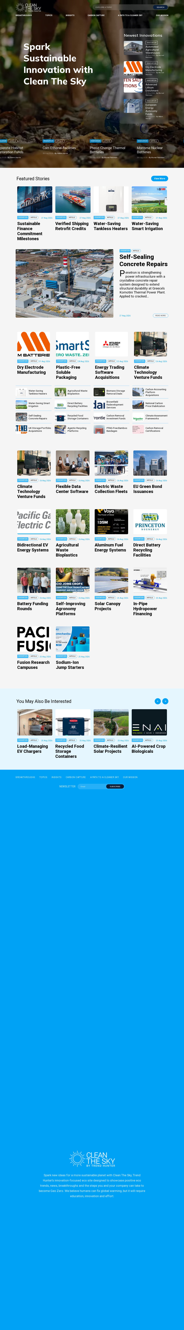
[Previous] (158, 701)
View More (159, 178)
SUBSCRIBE (115, 787)
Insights (70, 15)
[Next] (165, 701)
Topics (48, 15)
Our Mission (162, 15)
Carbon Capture (96, 15)
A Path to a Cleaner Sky (130, 15)
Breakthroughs (24, 15)
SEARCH (160, 7)
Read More (160, 316)
